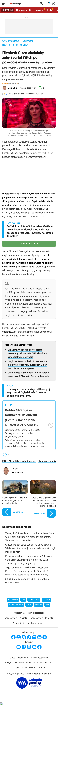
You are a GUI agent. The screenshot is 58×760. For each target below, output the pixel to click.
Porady (46, 599)
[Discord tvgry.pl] (34, 647)
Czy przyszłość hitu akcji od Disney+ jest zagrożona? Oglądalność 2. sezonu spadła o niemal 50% (30, 392)
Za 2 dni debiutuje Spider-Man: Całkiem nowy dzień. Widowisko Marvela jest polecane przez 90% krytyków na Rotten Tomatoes (30, 231)
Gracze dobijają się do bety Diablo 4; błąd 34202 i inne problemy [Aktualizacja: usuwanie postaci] (43, 499)
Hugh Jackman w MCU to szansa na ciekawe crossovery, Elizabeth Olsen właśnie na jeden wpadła (27, 365)
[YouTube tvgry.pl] (18, 647)
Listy (49, 10)
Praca (24, 667)
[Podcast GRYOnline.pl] (34, 637)
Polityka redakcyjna (39, 657)
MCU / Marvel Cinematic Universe (19, 461)
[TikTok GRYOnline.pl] (29, 637)
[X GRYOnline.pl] (24, 637)
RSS (47, 605)
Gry (30, 10)
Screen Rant (27, 266)
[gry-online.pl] (14, 3)
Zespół (16, 667)
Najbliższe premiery (36, 623)
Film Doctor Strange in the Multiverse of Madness (29, 425)
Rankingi (39, 10)
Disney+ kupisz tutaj (29, 243)
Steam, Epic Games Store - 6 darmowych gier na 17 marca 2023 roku (15, 499)
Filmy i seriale (16, 605)
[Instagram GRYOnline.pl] (18, 637)
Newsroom (21, 10)
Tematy (38, 605)
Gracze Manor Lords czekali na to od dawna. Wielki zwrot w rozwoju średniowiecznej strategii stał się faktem (30, 548)
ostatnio (6, 331)
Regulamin (23, 657)
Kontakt (32, 667)
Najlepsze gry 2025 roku (42, 618)
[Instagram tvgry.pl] (29, 647)
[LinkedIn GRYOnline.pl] (39, 637)
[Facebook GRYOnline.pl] (13, 637)
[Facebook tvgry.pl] (39, 647)
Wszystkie (13, 599)
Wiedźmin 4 (18, 623)
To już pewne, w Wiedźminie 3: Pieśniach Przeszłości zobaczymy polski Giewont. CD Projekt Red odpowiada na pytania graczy (27, 571)
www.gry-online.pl (10, 40)
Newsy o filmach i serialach (15, 44)
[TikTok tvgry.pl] (24, 647)
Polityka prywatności (14, 662)
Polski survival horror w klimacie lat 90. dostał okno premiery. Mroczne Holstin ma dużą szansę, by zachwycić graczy (28, 560)
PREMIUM (8, 10)
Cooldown (34, 599)
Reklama (49, 662)
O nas (12, 657)
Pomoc (42, 667)
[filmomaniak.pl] (11, 83)
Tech (29, 605)
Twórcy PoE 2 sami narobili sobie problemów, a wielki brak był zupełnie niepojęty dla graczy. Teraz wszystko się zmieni (29, 537)
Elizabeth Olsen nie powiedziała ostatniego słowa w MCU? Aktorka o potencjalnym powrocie (27, 353)
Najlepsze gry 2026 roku (16, 618)
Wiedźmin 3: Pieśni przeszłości (29, 612)
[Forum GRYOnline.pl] (44, 637)
